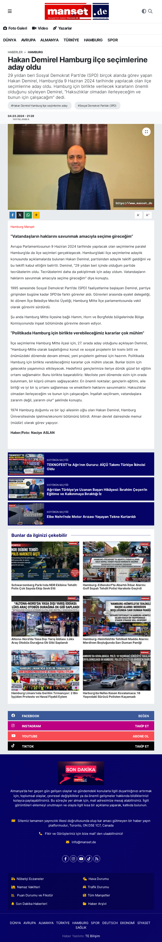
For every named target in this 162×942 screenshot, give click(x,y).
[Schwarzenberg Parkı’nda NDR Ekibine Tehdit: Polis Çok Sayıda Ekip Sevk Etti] (45, 561)
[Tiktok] (88, 858)
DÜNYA (9, 40)
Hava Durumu (99, 879)
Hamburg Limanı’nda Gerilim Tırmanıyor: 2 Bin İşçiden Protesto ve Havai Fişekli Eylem (44, 694)
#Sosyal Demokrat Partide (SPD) (97, 105)
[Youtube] (81, 858)
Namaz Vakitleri (28, 887)
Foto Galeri (17, 28)
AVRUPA (28, 40)
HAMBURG (93, 40)
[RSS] (96, 858)
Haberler (15, 52)
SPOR (113, 40)
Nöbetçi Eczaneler (30, 879)
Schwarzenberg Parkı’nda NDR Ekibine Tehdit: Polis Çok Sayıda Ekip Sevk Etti (44, 586)
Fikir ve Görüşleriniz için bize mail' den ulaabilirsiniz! (84, 834)
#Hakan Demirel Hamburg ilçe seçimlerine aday (39, 105)
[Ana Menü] (10, 11)
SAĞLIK (81, 928)
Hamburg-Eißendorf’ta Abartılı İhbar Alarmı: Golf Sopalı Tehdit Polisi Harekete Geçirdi (114, 586)
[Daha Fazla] (36, 215)
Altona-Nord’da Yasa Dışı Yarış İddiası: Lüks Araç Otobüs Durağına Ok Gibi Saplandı (42, 640)
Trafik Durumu (98, 887)
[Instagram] (73, 858)
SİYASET (143, 923)
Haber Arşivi (97, 904)
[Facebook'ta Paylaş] (12, 215)
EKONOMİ (127, 923)
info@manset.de (84, 842)
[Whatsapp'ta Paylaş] (28, 215)
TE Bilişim (92, 936)
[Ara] (150, 11)
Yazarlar (64, 28)
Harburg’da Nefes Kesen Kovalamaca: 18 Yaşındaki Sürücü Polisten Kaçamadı (111, 694)
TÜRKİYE (71, 40)
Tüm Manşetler (99, 895)
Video (42, 28)
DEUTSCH (110, 923)
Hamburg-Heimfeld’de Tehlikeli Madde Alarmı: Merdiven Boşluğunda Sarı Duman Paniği (116, 640)
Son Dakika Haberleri (31, 904)
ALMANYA (49, 40)
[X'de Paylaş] (20, 215)
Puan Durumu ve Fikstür (34, 895)
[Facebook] (65, 858)
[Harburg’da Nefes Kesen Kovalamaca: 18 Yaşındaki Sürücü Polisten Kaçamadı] (117, 670)
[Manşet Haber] (77, 11)
